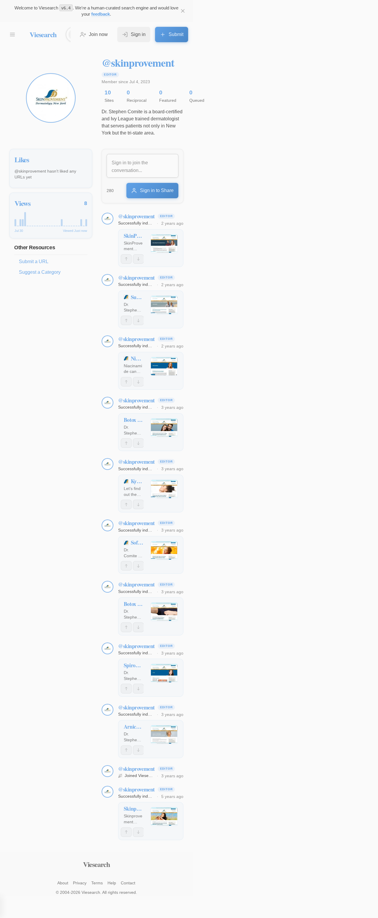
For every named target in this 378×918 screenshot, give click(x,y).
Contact (128, 883)
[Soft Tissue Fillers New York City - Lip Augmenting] (164, 550)
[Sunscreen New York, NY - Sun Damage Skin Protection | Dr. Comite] (164, 305)
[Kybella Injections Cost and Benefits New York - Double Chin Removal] (164, 489)
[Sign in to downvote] (138, 259)
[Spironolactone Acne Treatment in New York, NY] (164, 673)
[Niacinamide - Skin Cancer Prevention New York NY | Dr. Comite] (164, 366)
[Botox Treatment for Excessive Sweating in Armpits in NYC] (164, 611)
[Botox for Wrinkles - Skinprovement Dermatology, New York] (164, 427)
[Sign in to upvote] (126, 259)
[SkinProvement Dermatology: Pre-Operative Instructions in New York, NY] (164, 243)
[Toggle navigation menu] (12, 34)
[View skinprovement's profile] (107, 218)
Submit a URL (33, 261)
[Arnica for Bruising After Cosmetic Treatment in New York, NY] (164, 734)
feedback (100, 14)
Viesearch (43, 34)
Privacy (80, 883)
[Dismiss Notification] (182, 11)
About (62, 883)
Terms (97, 883)
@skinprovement (136, 216)
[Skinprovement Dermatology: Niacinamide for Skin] (164, 816)
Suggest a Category (40, 272)
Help (111, 883)
